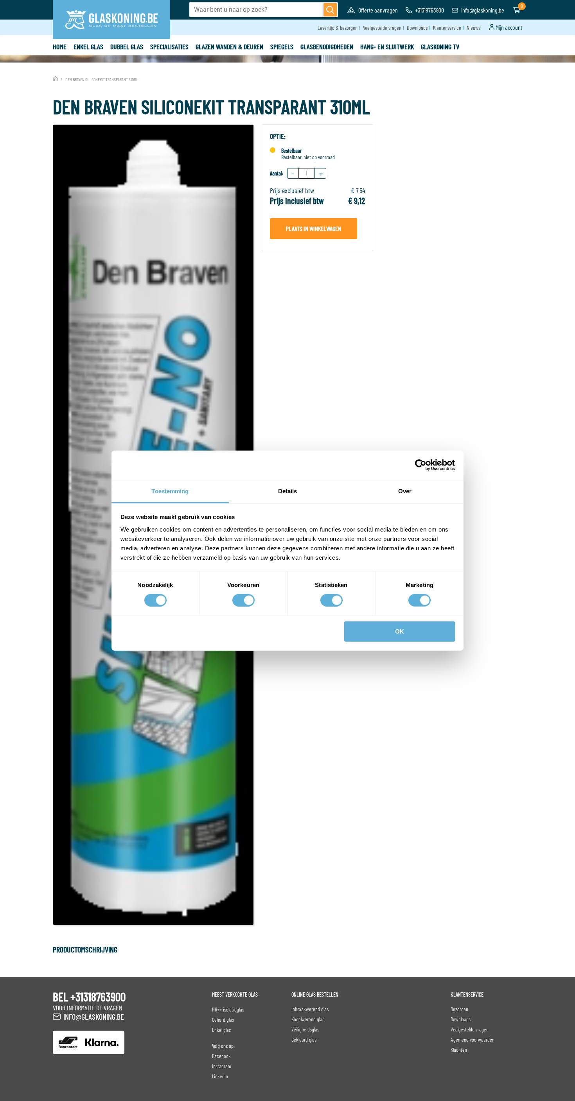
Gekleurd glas (303, 1039)
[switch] (243, 600)
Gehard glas (223, 1019)
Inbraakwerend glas (310, 1009)
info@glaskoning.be (482, 10)
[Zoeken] (330, 9)
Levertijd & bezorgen (338, 27)
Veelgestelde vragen (382, 27)
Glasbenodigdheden (326, 46)
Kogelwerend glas (307, 1019)
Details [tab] (287, 490)
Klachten (459, 1049)
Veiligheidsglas (305, 1029)
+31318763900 (429, 10)
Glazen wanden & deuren (229, 46)
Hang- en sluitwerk (387, 46)
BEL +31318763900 (89, 997)
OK (399, 631)
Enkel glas (88, 46)
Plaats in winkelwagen (313, 228)
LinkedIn (220, 1076)
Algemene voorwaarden (472, 1039)
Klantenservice (447, 27)
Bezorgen (459, 1009)
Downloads (417, 27)
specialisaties (169, 46)
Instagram (221, 1066)
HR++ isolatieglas (228, 1009)
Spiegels (281, 46)
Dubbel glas (126, 46)
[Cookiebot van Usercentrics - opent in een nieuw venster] (420, 465)
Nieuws (473, 27)
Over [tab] (404, 490)
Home (59, 46)
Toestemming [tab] (170, 490)
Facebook (221, 1056)
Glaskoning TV (440, 46)
